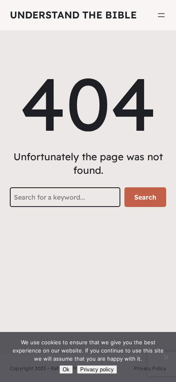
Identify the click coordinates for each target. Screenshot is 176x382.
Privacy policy (97, 369)
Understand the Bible (73, 15)
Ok (66, 369)
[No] (166, 357)
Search (145, 197)
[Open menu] (161, 15)
